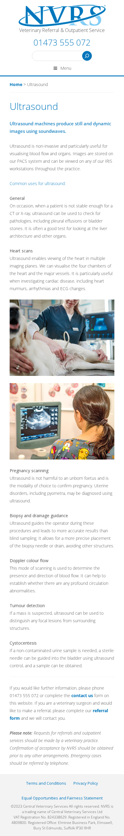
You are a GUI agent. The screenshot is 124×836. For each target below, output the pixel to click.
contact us (82, 695)
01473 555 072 (62, 42)
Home (16, 84)
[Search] (87, 56)
